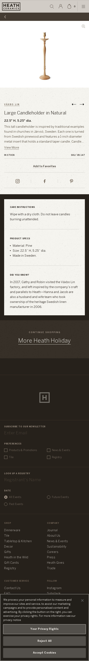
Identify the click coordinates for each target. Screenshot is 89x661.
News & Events (61, 450)
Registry (57, 457)
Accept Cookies (44, 652)
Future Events (60, 497)
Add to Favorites (44, 166)
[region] (44, 627)
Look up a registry (17, 474)
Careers (53, 552)
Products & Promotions (23, 450)
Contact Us (12, 588)
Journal (52, 530)
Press (51, 557)
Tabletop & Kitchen (18, 541)
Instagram (54, 588)
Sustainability (56, 546)
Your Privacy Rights (44, 629)
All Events (15, 497)
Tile (11, 457)
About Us (53, 536)
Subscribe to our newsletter (25, 427)
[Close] (82, 600)
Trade (51, 568)
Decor (8, 546)
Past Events (16, 504)
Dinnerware (12, 530)
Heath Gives (55, 563)
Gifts (7, 552)
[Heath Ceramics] (44, 398)
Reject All (44, 641)
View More (11, 147)
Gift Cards (11, 563)
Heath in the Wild (16, 557)
